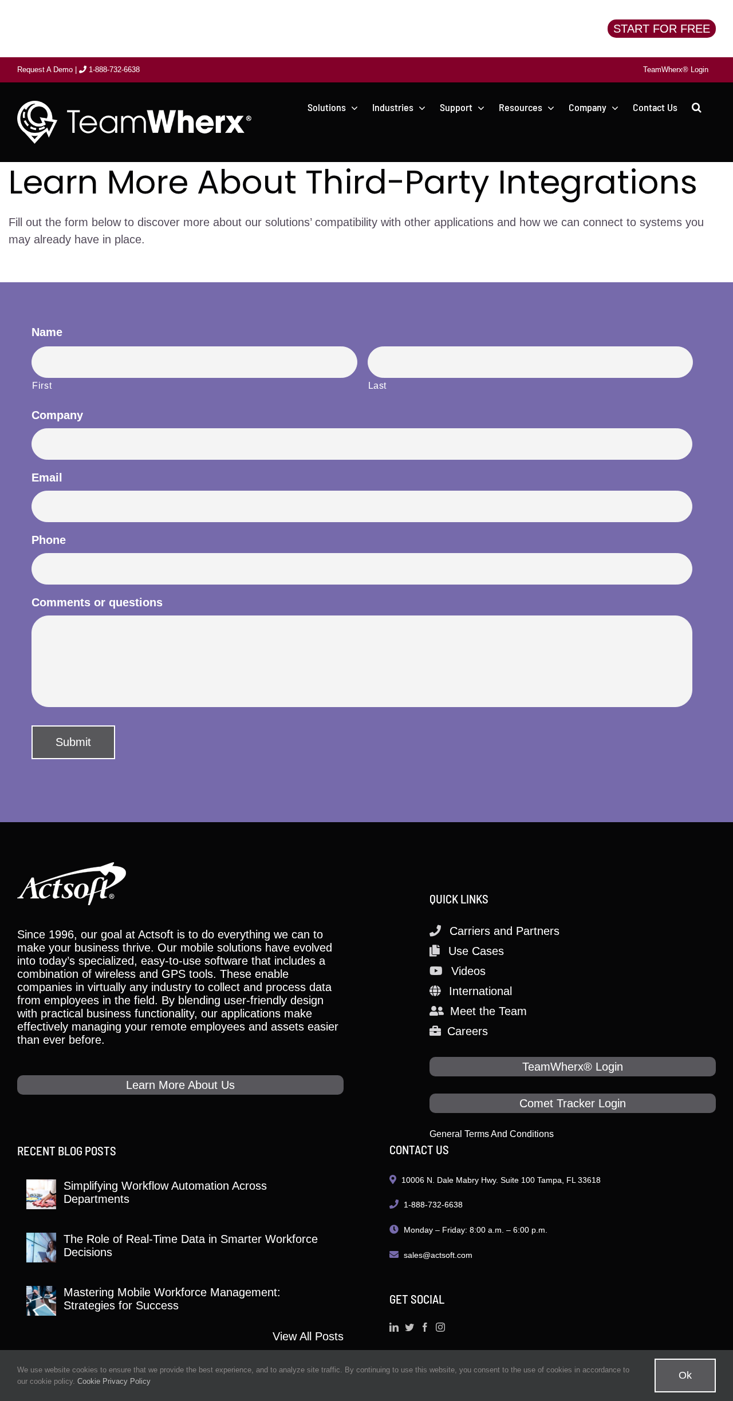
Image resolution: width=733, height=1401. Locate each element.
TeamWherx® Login (572, 1066)
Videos (468, 971)
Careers (467, 1031)
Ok (685, 1375)
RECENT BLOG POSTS (66, 1150)
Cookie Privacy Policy (114, 1381)
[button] (697, 107)
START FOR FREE (661, 28)
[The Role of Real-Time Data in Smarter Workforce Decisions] (41, 1247)
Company (57, 415)
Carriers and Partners (504, 931)
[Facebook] (424, 1327)
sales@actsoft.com (438, 1255)
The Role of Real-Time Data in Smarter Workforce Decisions (191, 1245)
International (480, 991)
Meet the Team (488, 1011)
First (42, 385)
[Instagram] (440, 1327)
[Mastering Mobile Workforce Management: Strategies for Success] (41, 1301)
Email (46, 477)
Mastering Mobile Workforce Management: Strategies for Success (172, 1299)
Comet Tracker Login (572, 1103)
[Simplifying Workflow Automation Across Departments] (41, 1194)
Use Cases (476, 951)
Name (46, 332)
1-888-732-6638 (113, 69)
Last (377, 385)
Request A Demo (45, 69)
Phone (48, 540)
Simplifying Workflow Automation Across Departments (165, 1192)
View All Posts (308, 1336)
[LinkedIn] (394, 1327)
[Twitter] (409, 1327)
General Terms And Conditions (491, 1134)
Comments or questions (97, 602)
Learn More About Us (180, 1085)
